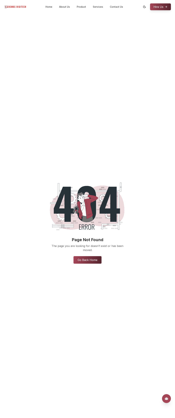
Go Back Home (87, 260)
